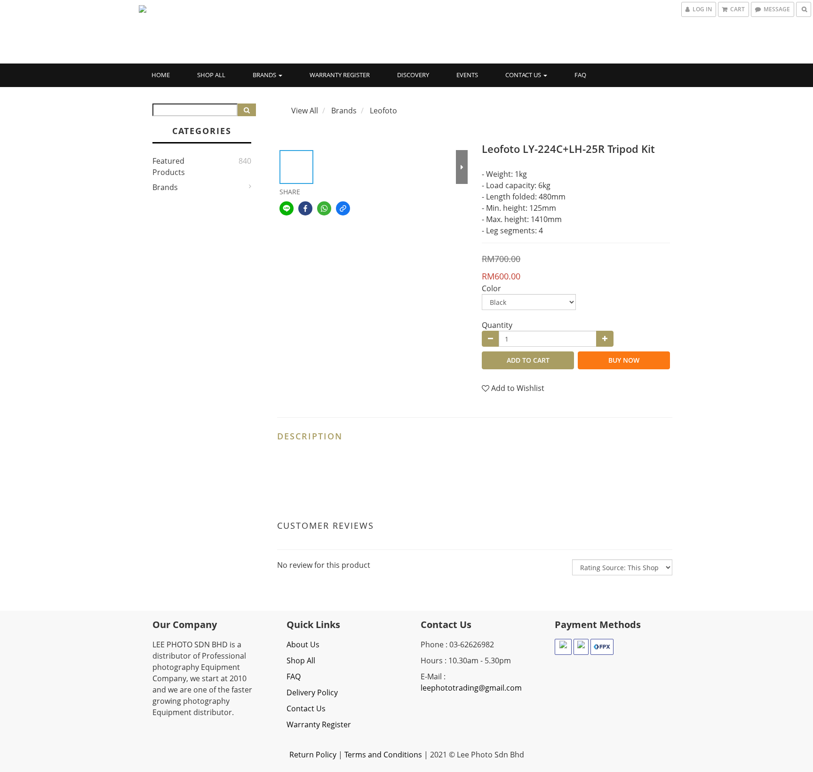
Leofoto (383, 110)
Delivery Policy (312, 692)
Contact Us (523, 75)
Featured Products (168, 166)
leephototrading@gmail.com (471, 688)
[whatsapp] (324, 208)
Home (160, 75)
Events (467, 75)
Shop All (211, 75)
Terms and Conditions (383, 754)
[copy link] (343, 208)
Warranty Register (340, 75)
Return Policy (312, 754)
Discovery (413, 75)
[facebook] (305, 208)
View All (304, 110)
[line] (286, 208)
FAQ (580, 75)
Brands (265, 75)
